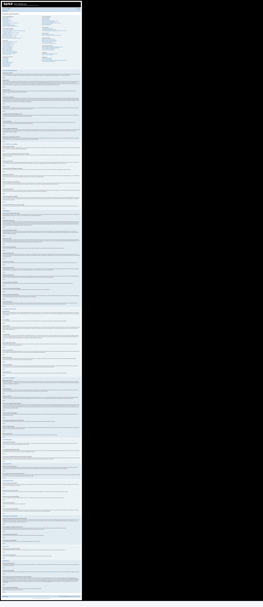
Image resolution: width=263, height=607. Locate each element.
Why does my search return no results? (48, 40)
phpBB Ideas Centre (52, 571)
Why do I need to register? (7, 17)
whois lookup (5, 579)
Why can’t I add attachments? (7, 49)
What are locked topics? (7, 65)
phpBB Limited (33, 564)
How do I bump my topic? (7, 54)
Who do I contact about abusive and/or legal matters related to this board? (54, 60)
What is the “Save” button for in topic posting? (10, 52)
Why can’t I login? (5, 21)
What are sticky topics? (6, 64)
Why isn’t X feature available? (47, 59)
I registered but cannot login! (7, 20)
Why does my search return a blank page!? (49, 41)
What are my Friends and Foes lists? (48, 34)
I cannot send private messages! (47, 28)
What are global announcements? (8, 62)
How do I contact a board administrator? (48, 61)
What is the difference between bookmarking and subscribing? (52, 46)
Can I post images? (6, 61)
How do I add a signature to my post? (9, 43)
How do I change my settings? (8, 29)
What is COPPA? (5, 18)
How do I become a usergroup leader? (48, 21)
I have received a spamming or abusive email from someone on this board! (54, 30)
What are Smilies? (6, 60)
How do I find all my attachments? (47, 54)
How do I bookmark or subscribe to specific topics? (50, 47)
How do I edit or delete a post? (8, 42)
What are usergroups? (46, 19)
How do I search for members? (47, 42)
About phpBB (5, 565)
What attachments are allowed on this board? (49, 53)
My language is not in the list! (7, 33)
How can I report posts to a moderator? (9, 51)
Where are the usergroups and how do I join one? (50, 20)
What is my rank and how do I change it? (9, 37)
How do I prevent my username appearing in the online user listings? (14, 30)
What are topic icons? (6, 66)
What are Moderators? (46, 18)
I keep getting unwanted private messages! (49, 29)
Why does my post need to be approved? (9, 53)
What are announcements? (7, 63)
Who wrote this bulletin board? (47, 58)
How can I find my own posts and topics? (49, 43)
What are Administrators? (46, 17)
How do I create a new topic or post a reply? (10, 41)
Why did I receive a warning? (7, 50)
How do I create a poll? (6, 44)
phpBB (38, 176)
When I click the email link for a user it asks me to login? (12, 38)
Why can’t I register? (6, 19)
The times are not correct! (7, 31)
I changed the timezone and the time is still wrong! (11, 32)
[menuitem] (9, 9)
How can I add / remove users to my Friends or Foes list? (51, 35)
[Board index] (8, 4)
